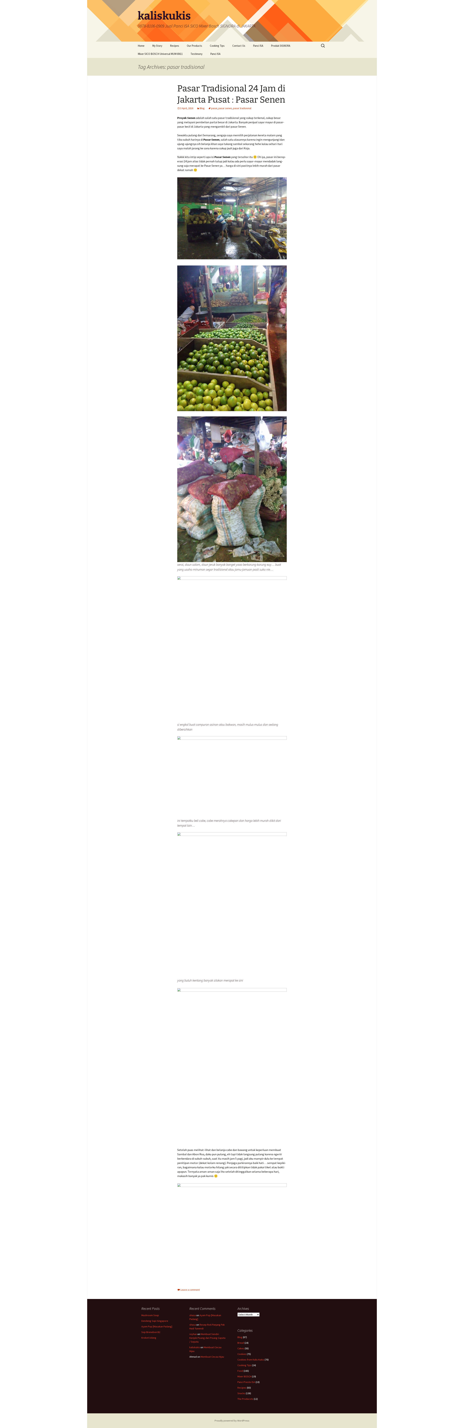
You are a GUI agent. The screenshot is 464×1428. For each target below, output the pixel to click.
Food (240, 1370)
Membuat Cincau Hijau (212, 1356)
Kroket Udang (148, 1337)
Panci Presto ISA (246, 1382)
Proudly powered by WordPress (232, 1420)
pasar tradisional (242, 108)
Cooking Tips (217, 45)
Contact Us (238, 45)
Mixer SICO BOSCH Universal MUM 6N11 (160, 54)
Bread (240, 1342)
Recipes (174, 45)
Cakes (240, 1348)
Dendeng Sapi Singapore (154, 1320)
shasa (192, 1315)
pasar (214, 108)
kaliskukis (194, 1347)
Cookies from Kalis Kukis (250, 1359)
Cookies (241, 1354)
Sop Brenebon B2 (150, 1332)
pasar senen (225, 108)
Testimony (196, 54)
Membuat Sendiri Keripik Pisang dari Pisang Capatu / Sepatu (207, 1337)
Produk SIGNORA (280, 45)
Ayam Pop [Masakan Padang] (156, 1326)
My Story (157, 45)
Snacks (241, 1393)
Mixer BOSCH (244, 1376)
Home (141, 45)
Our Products (194, 45)
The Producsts (245, 1398)
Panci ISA (258, 45)
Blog (202, 108)
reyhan (193, 1334)
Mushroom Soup (150, 1315)
